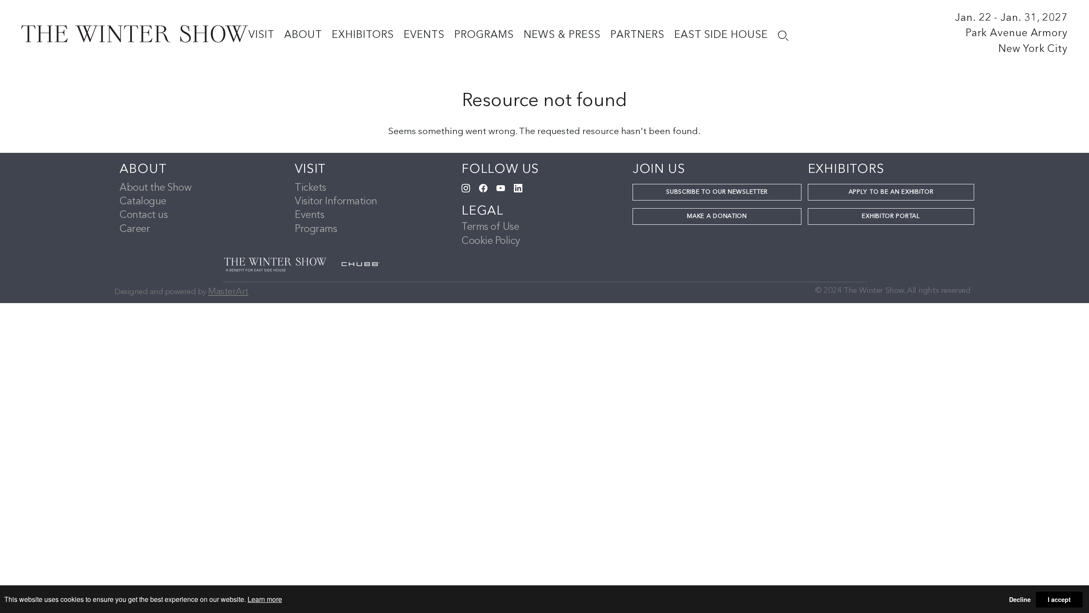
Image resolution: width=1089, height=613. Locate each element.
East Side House (721, 35)
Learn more (265, 599)
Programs (484, 35)
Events (424, 35)
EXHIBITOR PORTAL (891, 216)
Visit (261, 35)
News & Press (562, 35)
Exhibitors (363, 35)
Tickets (310, 188)
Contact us (144, 215)
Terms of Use (490, 227)
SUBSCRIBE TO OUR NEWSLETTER (717, 192)
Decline (1020, 599)
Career (135, 229)
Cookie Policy (491, 241)
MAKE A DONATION (717, 216)
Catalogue (143, 202)
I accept (1059, 599)
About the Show (155, 188)
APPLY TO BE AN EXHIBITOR (891, 192)
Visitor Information (336, 202)
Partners (637, 35)
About (303, 35)
